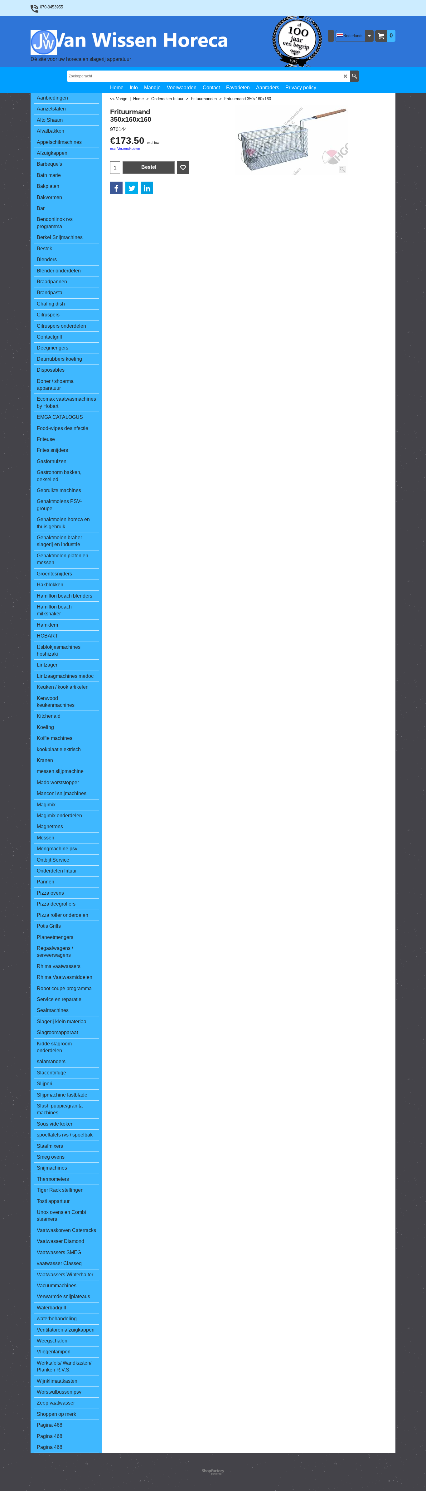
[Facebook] (116, 188)
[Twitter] (131, 188)
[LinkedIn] (147, 188)
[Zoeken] (354, 76)
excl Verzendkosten (125, 148)
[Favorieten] (183, 168)
